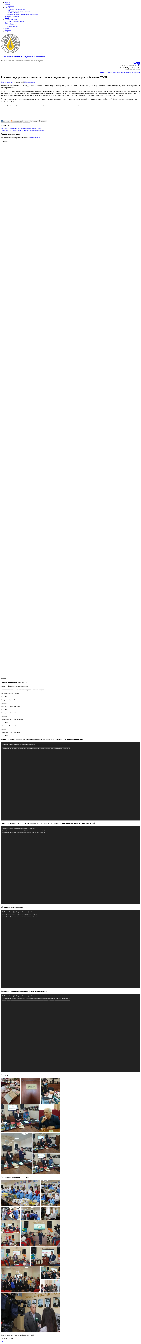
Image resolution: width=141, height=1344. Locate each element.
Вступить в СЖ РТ (11, 19)
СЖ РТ (3, 1341)
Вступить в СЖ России (16, 21)
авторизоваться (35, 138)
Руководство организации (17, 9)
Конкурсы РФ (13, 26)
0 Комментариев (29, 82)
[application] (70, 781)
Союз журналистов (7, 82)
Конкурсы (8, 23)
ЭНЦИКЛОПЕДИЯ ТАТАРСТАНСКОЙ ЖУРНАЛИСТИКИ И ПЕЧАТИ (119, 72)
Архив (7, 31)
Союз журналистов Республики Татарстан (23, 56)
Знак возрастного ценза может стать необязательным (22, 130)
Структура (8, 7)
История (11, 6)
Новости (7, 2)
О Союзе (7, 4)
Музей (7, 18)
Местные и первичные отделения (19, 11)
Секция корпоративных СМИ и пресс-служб (23, 14)
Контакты (8, 30)
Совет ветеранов (13, 12)
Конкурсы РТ (12, 25)
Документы (8, 28)
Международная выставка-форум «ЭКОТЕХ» (22, 128)
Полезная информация (12, 16)
